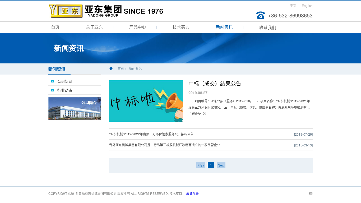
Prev (200, 165)
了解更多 (194, 113)
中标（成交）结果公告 (214, 83)
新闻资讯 (224, 27)
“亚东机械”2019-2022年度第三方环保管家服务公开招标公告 (151, 134)
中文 (293, 5)
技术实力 (181, 27)
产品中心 (137, 27)
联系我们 (267, 27)
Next (221, 165)
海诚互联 (192, 193)
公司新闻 (64, 81)
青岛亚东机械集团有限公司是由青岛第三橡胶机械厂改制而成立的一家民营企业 (164, 144)
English (307, 5)
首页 (55, 27)
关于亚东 (94, 27)
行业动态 (64, 90)
